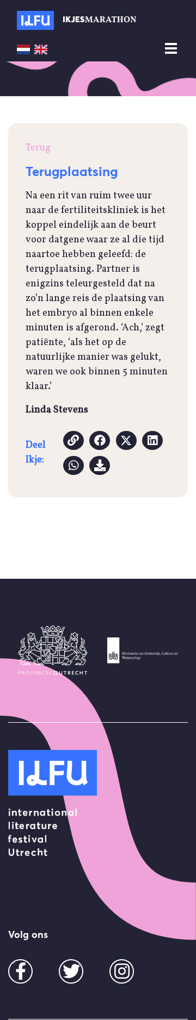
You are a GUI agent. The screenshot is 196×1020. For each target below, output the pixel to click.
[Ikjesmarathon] (35, 20)
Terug (38, 148)
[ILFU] (52, 772)
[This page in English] (40, 49)
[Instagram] (122, 975)
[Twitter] (71, 975)
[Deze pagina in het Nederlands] (23, 49)
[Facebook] (20, 975)
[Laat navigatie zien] (171, 49)
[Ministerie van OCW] (143, 650)
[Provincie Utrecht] (53, 650)
